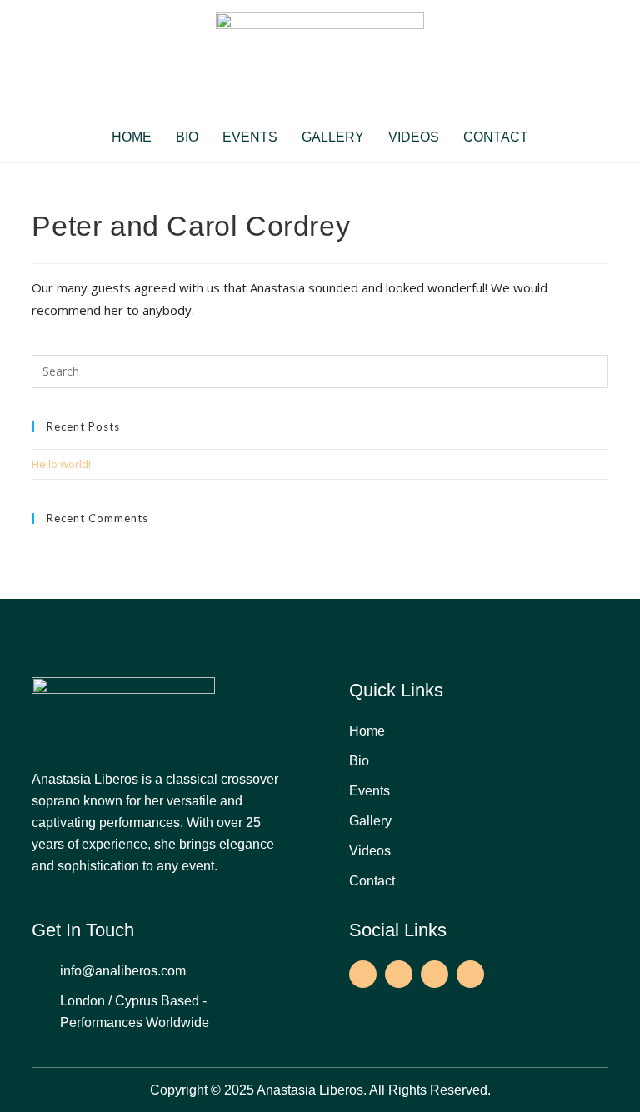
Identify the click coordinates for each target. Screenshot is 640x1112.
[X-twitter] (434, 974)
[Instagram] (398, 974)
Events (250, 137)
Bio (187, 137)
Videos (413, 137)
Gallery (333, 137)
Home (132, 137)
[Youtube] (470, 974)
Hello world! (61, 463)
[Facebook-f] (363, 974)
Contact (495, 137)
